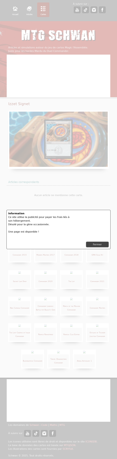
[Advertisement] (86, 225)
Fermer (97, 244)
